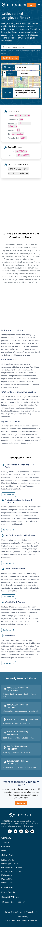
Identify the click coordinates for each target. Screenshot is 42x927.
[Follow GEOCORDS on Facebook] (10, 831)
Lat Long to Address (9, 863)
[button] (21, 79)
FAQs (3, 850)
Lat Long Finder (7, 860)
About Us (5, 842)
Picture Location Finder (11, 871)
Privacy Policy (31, 912)
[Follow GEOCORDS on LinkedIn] (21, 831)
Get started (8, 495)
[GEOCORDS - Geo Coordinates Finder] (13, 5)
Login (31, 5)
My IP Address (7, 879)
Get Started (21, 803)
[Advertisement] (21, 210)
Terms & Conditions (13, 912)
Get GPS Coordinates (10, 58)
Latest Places (6, 882)
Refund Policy (22, 916)
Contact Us (6, 846)
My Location (6, 875)
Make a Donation (8, 892)
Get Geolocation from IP (11, 867)
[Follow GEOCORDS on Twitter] (15, 831)
